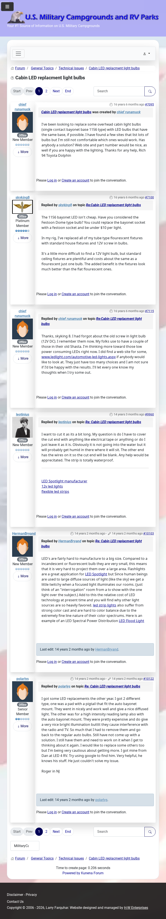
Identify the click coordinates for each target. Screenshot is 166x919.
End (68, 91)
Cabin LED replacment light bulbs (66, 112)
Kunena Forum (92, 873)
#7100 (149, 197)
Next (56, 91)
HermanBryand (24, 533)
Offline (22, 135)
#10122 (148, 678)
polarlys (22, 679)
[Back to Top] (158, 911)
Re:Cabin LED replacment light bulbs (113, 205)
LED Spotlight (96, 574)
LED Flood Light (131, 620)
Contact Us (15, 902)
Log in (52, 180)
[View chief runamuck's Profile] (22, 122)
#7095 (149, 104)
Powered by (71, 873)
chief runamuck (128, 112)
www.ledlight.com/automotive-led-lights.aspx (79, 356)
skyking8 (23, 197)
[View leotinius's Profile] (22, 427)
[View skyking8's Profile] (22, 206)
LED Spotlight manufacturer (64, 481)
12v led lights (52, 486)
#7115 (149, 311)
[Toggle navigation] (18, 53)
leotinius (22, 414)
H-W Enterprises (136, 908)
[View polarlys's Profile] (22, 691)
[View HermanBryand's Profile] (22, 546)
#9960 (149, 414)
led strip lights (104, 605)
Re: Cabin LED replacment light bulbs (113, 422)
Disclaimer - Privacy (22, 895)
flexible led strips (55, 491)
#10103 (148, 533)
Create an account (75, 180)
